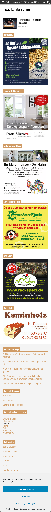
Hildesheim (8, 421)
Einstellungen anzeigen (25, 503)
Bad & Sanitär (9, 447)
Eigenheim (8, 456)
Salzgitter (7, 428)
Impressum (41, 509)
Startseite (7, 395)
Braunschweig (9, 419)
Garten (6, 461)
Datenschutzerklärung (28, 509)
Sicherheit (9, 25)
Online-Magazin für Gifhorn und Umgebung (26, 2)
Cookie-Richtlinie (12, 509)
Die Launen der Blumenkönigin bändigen (22, 384)
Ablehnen (26, 496)
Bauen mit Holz (10, 451)
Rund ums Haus (10, 470)
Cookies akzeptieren (25, 489)
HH (19, 26)
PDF (5, 465)
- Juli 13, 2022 (25, 26)
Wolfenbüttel (8, 433)
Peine (5, 426)
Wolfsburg (7, 430)
